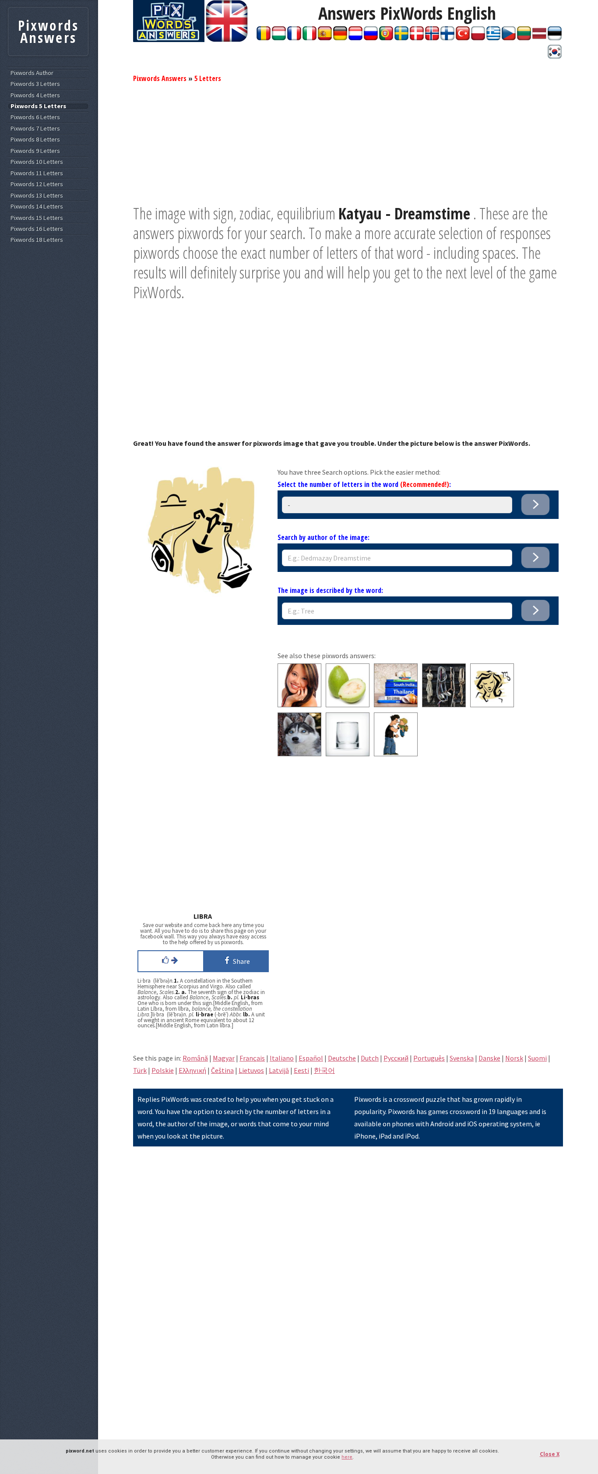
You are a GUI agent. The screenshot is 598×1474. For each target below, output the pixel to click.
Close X (549, 1454)
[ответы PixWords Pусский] (371, 37)
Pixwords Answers (159, 78)
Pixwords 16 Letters (37, 229)
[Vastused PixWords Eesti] (555, 37)
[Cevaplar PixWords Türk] (463, 37)
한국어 (324, 1070)
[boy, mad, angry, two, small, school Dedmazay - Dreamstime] (396, 753)
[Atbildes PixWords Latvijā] (539, 37)
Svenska (462, 1058)
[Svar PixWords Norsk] (432, 37)
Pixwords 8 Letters (35, 139)
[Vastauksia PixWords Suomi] (447, 37)
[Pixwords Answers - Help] (168, 39)
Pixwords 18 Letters (37, 240)
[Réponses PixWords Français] (294, 37)
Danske (489, 1058)
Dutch (370, 1058)
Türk (140, 1070)
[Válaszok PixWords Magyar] (279, 37)
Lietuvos (251, 1070)
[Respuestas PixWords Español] (325, 37)
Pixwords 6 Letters (35, 117)
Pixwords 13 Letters (37, 195)
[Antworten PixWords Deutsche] (340, 37)
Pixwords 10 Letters (37, 162)
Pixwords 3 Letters (35, 84)
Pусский (395, 1058)
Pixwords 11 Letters (37, 173)
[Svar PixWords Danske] (417, 37)
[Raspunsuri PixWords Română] (264, 37)
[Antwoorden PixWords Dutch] (355, 37)
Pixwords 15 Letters (37, 218)
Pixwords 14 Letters (37, 206)
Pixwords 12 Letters (37, 184)
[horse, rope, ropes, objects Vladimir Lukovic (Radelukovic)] (444, 704)
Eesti (301, 1070)
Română (195, 1058)
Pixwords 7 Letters (35, 128)
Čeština (222, 1070)
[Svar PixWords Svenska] (401, 37)
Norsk (514, 1058)
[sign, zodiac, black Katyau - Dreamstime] (492, 704)
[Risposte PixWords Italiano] (310, 37)
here (346, 1457)
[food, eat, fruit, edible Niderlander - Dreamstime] (347, 704)
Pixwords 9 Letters (35, 151)
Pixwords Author (32, 73)
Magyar (224, 1058)
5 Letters (207, 78)
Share (240, 961)
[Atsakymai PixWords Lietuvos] (524, 37)
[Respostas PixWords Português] (386, 37)
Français (252, 1058)
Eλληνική (192, 1070)
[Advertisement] (348, 142)
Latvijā (279, 1070)
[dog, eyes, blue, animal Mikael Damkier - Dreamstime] (299, 753)
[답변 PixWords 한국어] (555, 56)
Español (311, 1058)
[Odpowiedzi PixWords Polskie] (478, 37)
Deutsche (342, 1058)
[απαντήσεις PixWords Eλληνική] (493, 37)
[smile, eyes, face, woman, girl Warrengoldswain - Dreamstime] (299, 704)
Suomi (537, 1058)
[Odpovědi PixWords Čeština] (509, 37)
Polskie (162, 1070)
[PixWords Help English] (227, 39)
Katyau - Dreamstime (404, 213)
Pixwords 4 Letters (35, 95)
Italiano (282, 1058)
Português (429, 1058)
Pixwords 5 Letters (38, 106)
